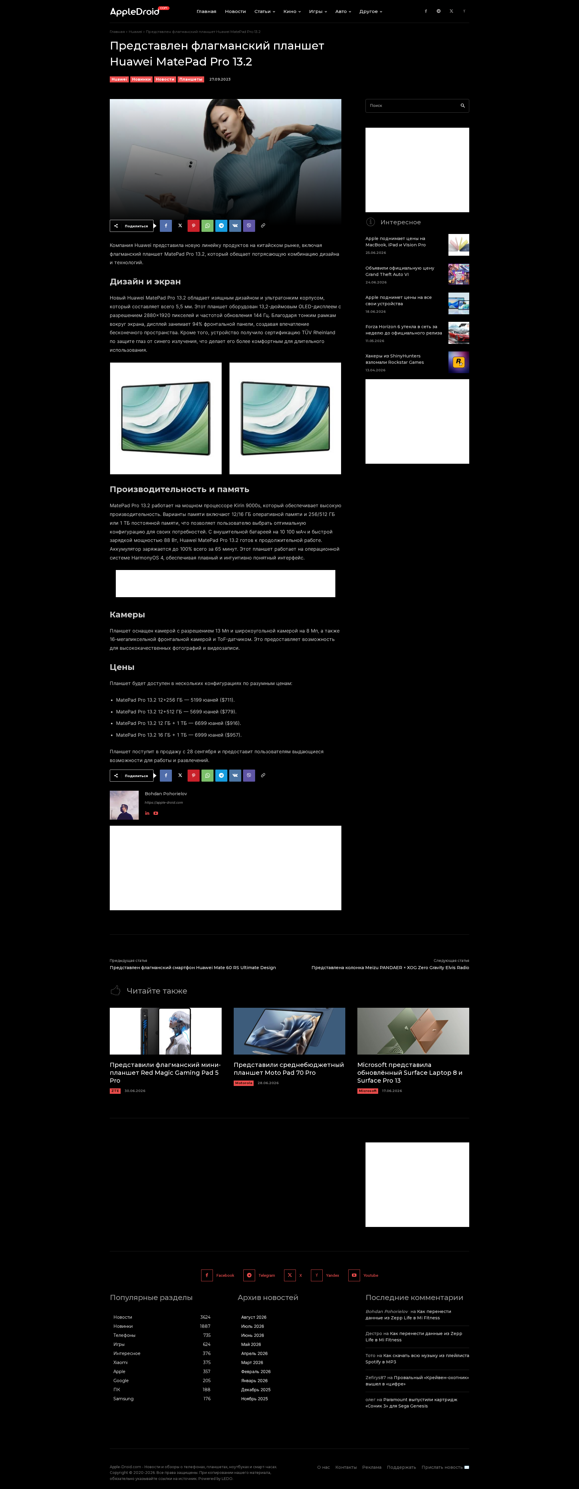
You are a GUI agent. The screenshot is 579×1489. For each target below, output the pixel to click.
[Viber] (249, 226)
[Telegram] (439, 11)
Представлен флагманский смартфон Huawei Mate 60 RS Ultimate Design (193, 967)
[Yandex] (464, 11)
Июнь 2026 (252, 1335)
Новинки (141, 79)
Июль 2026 (252, 1326)
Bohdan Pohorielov (166, 793)
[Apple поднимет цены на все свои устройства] (458, 303)
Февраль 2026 (256, 1371)
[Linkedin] (147, 812)
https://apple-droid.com (164, 802)
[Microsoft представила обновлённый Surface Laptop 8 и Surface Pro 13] (413, 1031)
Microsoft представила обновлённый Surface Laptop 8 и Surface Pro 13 (410, 1072)
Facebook (225, 1275)
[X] (452, 11)
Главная (117, 31)
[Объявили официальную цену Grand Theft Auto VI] (458, 274)
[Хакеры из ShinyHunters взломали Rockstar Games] (458, 362)
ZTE (115, 1091)
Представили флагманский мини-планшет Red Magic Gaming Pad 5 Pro (165, 1072)
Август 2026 (254, 1317)
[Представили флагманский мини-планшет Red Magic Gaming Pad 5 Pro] (166, 1031)
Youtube (371, 1275)
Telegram (267, 1275)
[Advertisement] (225, 583)
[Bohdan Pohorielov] (124, 805)
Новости (165, 79)
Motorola (243, 1083)
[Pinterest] (194, 226)
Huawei (135, 31)
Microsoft (368, 1091)
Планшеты (190, 79)
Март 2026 (252, 1362)
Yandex (332, 1275)
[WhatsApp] (207, 226)
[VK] (235, 226)
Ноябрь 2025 (254, 1398)
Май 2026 (251, 1344)
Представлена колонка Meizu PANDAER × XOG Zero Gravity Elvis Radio (390, 967)
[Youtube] (155, 812)
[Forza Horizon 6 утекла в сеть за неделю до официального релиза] (458, 333)
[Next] (328, 418)
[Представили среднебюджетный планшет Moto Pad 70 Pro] (290, 1031)
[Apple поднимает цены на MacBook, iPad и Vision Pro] (458, 245)
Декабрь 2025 (256, 1389)
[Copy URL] (263, 226)
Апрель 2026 (254, 1353)
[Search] (462, 106)
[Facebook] (426, 11)
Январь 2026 (254, 1380)
